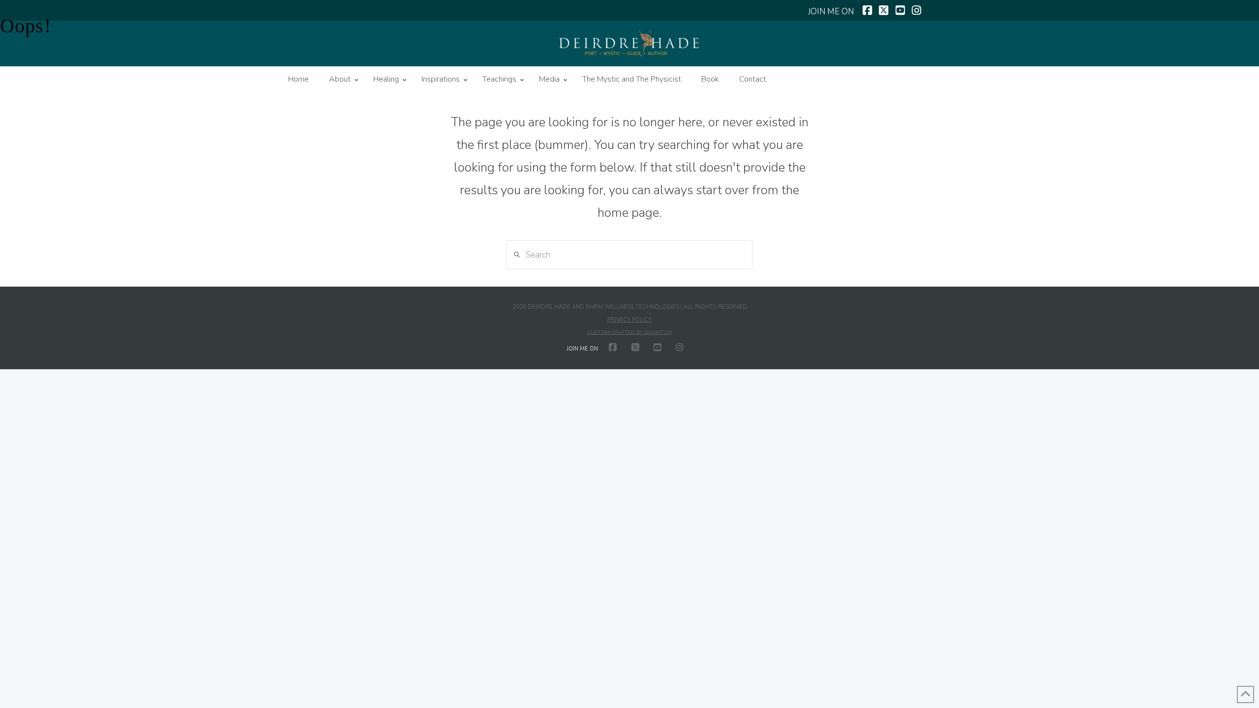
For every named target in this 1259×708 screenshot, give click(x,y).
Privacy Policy (629, 320)
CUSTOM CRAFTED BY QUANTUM (629, 332)
